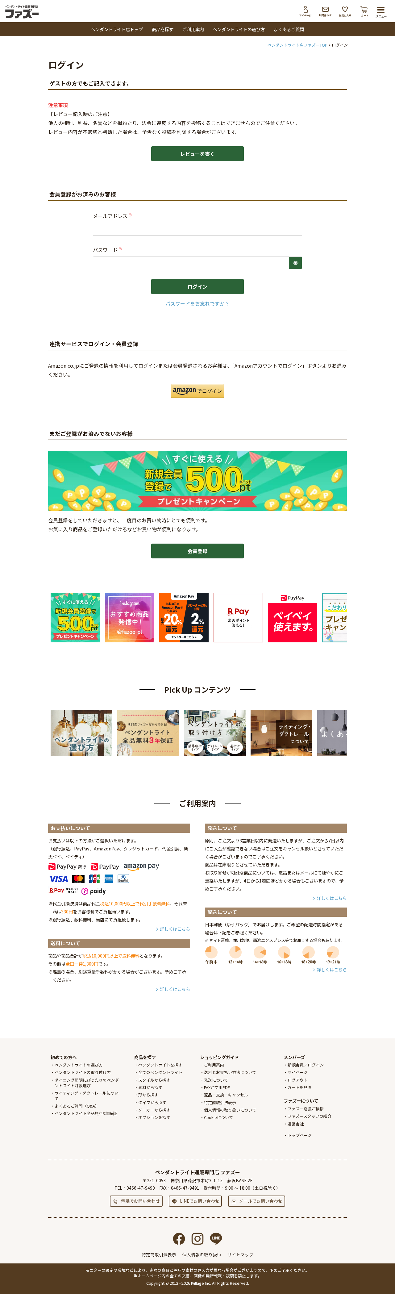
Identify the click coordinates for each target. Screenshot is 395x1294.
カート (365, 11)
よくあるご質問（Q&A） (77, 1106)
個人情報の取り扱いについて (230, 1110)
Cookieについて (218, 1117)
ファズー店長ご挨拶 (306, 1109)
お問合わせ (325, 11)
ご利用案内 (193, 29)
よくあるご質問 (289, 29)
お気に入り (345, 11)
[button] (197, 391)
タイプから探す (152, 1102)
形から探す (148, 1095)
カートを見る (300, 1087)
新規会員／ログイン (306, 1065)
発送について (216, 1080)
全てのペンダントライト (160, 1072)
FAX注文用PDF (217, 1087)
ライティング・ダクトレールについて (86, 1095)
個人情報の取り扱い (201, 1254)
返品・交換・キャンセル (226, 1095)
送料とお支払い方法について (230, 1072)
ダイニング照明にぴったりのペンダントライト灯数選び (87, 1082)
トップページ (300, 1135)
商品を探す (162, 29)
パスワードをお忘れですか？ (197, 303)
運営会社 (296, 1124)
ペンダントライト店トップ (117, 29)
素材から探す (150, 1087)
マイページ (305, 11)
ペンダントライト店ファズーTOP (297, 45)
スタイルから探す (154, 1080)
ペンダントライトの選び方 (239, 29)
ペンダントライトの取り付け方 (83, 1072)
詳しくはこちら (175, 928)
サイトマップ (240, 1254)
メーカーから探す (154, 1110)
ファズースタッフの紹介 (309, 1116)
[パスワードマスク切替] (295, 263)
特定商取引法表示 (220, 1102)
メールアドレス (113, 215)
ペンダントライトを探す (160, 1065)
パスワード (108, 249)
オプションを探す (154, 1117)
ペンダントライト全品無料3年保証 (86, 1113)
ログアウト (298, 1080)
